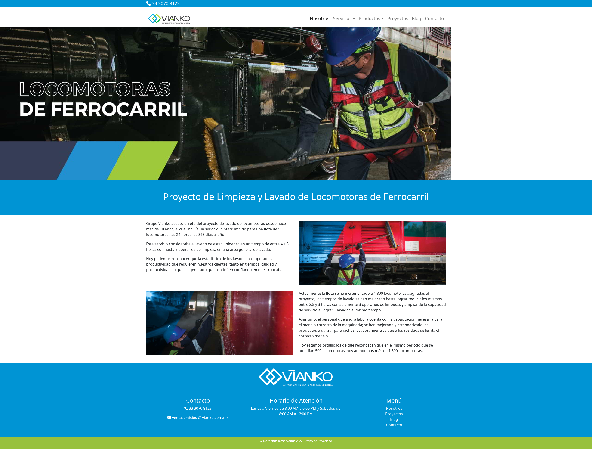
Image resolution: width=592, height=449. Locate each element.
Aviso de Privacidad (318, 441)
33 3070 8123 (165, 3)
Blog (416, 18)
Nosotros (319, 18)
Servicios (342, 18)
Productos (369, 18)
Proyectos (397, 18)
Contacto (434, 18)
